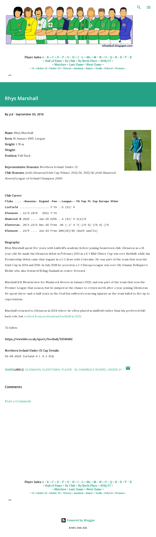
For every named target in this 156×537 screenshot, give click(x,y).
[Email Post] (128, 369)
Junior (89, 68)
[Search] (138, 7)
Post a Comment (18, 401)
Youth (98, 68)
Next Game (94, 64)
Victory (67, 68)
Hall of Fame (53, 61)
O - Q (108, 57)
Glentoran (51, 369)
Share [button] (9, 369)
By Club (70, 61)
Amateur (78, 68)
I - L (80, 57)
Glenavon (33, 369)
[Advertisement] (78, 445)
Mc (89, 57)
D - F (60, 57)
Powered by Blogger (80, 520)
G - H (71, 57)
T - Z (128, 57)
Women (119, 68)
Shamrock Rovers (92, 369)
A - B (45, 57)
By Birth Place (87, 61)
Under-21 (41, 68)
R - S (118, 57)
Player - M (69, 369)
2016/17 (105, 61)
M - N (98, 57)
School (108, 68)
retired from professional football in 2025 (52, 316)
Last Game (76, 64)
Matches (60, 64)
